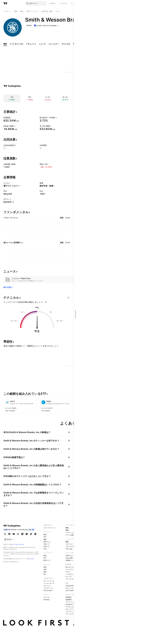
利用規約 (69, 597)
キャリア (69, 576)
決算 (45, 569)
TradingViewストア (72, 586)
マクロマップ (48, 588)
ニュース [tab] (42, 44)
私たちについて (71, 567)
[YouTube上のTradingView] (13, 533)
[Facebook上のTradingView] (9, 533)
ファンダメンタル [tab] (16, 44)
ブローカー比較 (71, 546)
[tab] (61, 217)
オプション (47, 586)
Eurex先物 (69, 558)
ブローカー (69, 544)
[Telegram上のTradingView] (26, 533)
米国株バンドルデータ (73, 560)
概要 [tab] (5, 44)
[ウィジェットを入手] (68, 297)
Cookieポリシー (71, 604)
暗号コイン (47, 542)
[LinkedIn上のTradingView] (22, 533)
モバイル (47, 597)
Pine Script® (48, 590)
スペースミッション (72, 569)
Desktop (47, 599)
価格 (67, 530)
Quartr (32, 558)
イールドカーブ (49, 583)
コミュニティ (64, 3)
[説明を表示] (12, 118)
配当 (45, 572)
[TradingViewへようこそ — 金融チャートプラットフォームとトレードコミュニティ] (12, 86)
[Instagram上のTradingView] (18, 533)
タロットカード (71, 588)
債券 (45, 539)
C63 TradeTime (71, 590)
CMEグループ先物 (72, 555)
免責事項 (69, 599)
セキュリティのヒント (73, 609)
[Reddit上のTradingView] (35, 533)
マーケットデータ (72, 532)
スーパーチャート (50, 528)
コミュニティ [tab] (54, 44)
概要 (67, 542)
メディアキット (71, 579)
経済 (45, 567)
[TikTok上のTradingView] (31, 533)
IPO (45, 574)
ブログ (68, 572)
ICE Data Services (18, 544)
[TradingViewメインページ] (12, 525)
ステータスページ (72, 614)
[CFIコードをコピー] (13, 202)
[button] (58, 3)
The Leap (69, 549)
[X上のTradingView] (5, 533)
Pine (45, 549)
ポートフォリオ (49, 581)
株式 (45, 534)
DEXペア (47, 546)
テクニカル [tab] (66, 44)
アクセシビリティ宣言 (73, 607)
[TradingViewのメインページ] (5, 3)
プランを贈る (70, 535)
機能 (67, 528)
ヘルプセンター (71, 574)
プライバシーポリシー (73, 602)
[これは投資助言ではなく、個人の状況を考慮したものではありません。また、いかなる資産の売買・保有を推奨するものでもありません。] (46, 302)
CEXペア (47, 544)
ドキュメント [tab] (31, 44)
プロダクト (52, 3)
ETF (45, 537)
